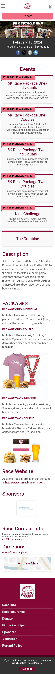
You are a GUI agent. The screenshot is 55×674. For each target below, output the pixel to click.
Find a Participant (15, 625)
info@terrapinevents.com (14, 539)
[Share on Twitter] (24, 52)
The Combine (27, 238)
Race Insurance (13, 612)
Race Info (9, 605)
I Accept (27, 668)
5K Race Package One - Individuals (27, 85)
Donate (27, 16)
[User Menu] (50, 7)
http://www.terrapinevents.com (24, 482)
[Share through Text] (35, 52)
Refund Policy (12, 645)
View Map (30, 563)
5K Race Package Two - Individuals (27, 152)
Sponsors (9, 632)
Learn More (33, 663)
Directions (43, 46)
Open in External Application (15, 552)
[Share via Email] (30, 52)
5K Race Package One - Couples (27, 117)
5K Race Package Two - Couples (27, 183)
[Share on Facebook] (18, 52)
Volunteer (9, 639)
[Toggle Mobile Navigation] (3, 6)
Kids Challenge (27, 214)
